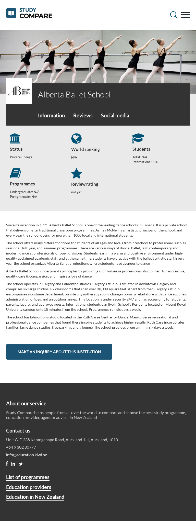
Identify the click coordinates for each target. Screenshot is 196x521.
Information (51, 115)
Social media (115, 115)
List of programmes (28, 477)
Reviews (83, 115)
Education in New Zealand (35, 497)
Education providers (28, 487)
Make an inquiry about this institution (59, 351)
